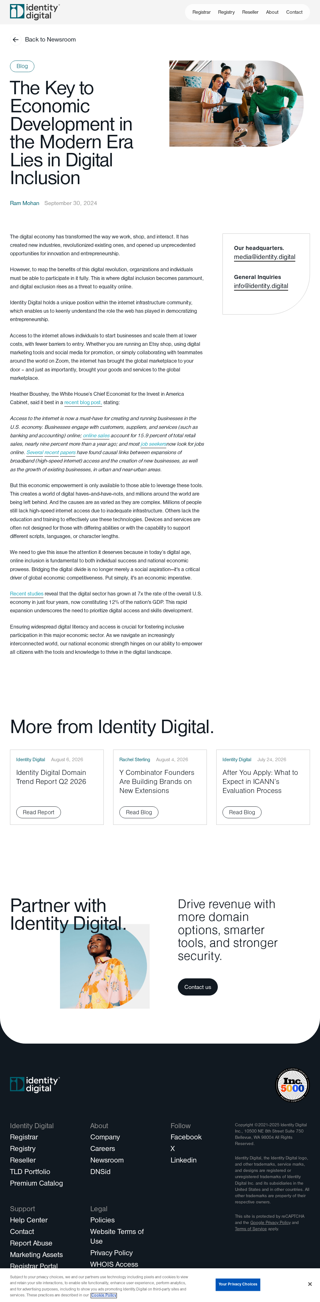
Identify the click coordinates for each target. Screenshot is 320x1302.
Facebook (186, 1138)
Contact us (197, 988)
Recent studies (26, 594)
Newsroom (107, 1161)
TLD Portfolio (30, 1173)
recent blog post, (83, 403)
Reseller (250, 12)
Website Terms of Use (117, 1237)
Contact (294, 12)
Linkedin (184, 1161)
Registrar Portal (34, 1267)
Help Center (29, 1221)
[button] (272, 12)
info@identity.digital (261, 287)
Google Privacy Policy (270, 1223)
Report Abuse (31, 1244)
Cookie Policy (103, 1296)
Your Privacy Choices (238, 1285)
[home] (35, 12)
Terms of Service (251, 1229)
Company (105, 1138)
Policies (102, 1221)
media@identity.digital (264, 258)
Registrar (201, 12)
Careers (102, 1149)
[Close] (310, 1284)
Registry (226, 12)
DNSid (100, 1173)
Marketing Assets (36, 1256)
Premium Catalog (36, 1184)
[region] (160, 1285)
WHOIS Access (114, 1265)
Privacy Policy (111, 1254)
